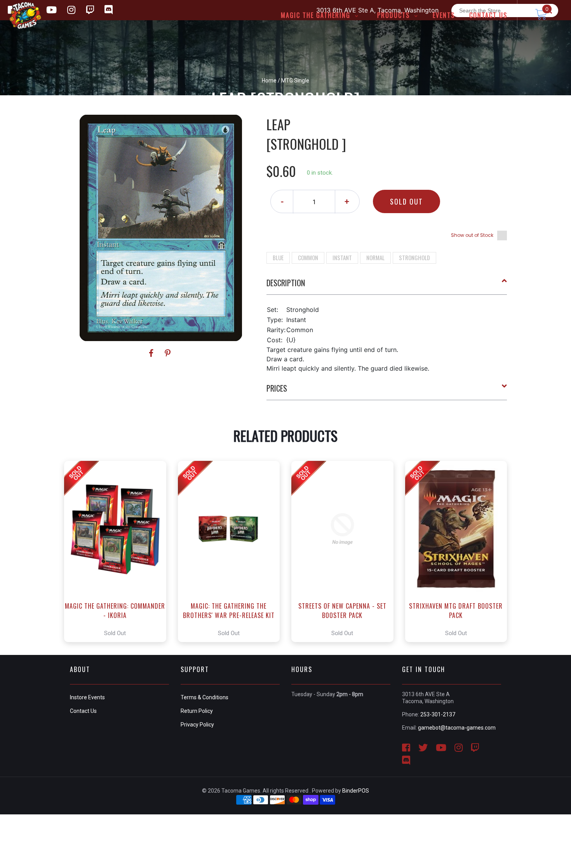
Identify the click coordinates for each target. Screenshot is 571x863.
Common (308, 257)
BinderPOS (355, 791)
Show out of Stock (472, 235)
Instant (342, 257)
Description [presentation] (285, 283)
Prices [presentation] (276, 388)
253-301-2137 (437, 714)
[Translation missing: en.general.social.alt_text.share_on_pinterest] (168, 353)
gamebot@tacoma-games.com (457, 728)
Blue (278, 257)
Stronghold (414, 257)
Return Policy (197, 711)
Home (269, 80)
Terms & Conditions (204, 697)
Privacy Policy (197, 724)
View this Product (119, 551)
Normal (375, 257)
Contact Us (83, 711)
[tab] (386, 286)
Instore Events (87, 697)
